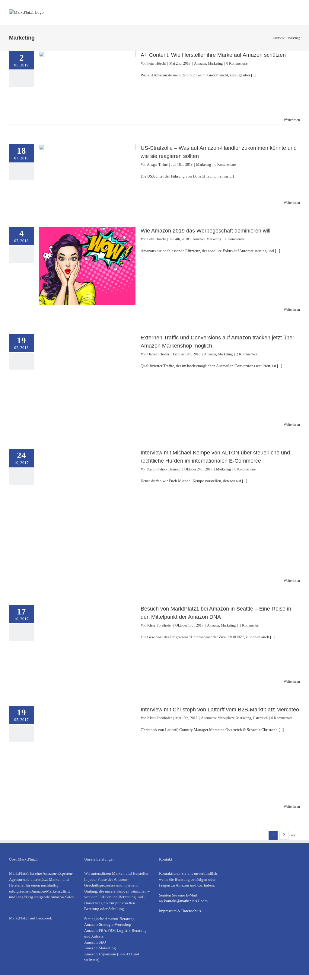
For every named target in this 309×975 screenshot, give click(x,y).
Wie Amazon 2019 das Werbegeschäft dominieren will (205, 231)
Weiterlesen (292, 120)
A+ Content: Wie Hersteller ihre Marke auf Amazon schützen (213, 55)
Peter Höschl (156, 63)
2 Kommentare (246, 354)
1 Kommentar (234, 239)
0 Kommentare (236, 63)
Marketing (215, 63)
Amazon (200, 63)
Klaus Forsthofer (159, 625)
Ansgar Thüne (157, 164)
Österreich (260, 718)
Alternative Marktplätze (217, 718)
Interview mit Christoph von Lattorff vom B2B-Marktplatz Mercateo (220, 710)
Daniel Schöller (158, 354)
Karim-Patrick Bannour (164, 469)
